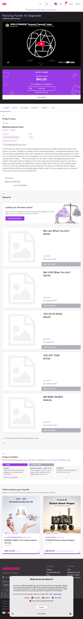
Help (51, 460)
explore (52, 492)
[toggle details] (39, 553)
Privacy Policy (7, 601)
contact (12, 130)
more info (5, 130)
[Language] (55, 4)
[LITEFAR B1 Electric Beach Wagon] (62, 514)
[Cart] (60, 4)
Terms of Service (8, 604)
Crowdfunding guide (63, 460)
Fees (69, 569)
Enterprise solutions (74, 577)
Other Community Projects (11, 137)
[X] (6, 577)
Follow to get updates (11, 477)
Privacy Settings (7, 606)
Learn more (7, 474)
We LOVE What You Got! (56, 272)
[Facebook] (3, 577)
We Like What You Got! (56, 230)
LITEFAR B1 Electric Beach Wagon (60, 540)
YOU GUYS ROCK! (52, 313)
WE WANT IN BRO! (53, 396)
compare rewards (14, 218)
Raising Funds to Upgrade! (22, 16)
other (31, 137)
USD (46, 4)
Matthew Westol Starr (12, 18)
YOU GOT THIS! (51, 355)
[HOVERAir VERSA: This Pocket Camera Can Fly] (21, 514)
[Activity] (65, 4)
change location (51, 10)
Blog (47, 575)
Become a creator (74, 575)
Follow (42, 88)
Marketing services (74, 572)
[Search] (40, 4)
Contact (49, 569)
